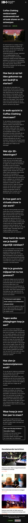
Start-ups (15, 26)
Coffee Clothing (11, 55)
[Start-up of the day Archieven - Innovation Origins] (14, 433)
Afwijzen (17, 520)
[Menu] (25, 2)
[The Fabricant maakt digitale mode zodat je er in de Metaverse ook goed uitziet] (14, 305)
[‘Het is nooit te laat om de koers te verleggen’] (14, 481)
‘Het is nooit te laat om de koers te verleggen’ (13, 490)
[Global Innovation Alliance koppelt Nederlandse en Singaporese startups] (14, 459)
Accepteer (10, 520)
